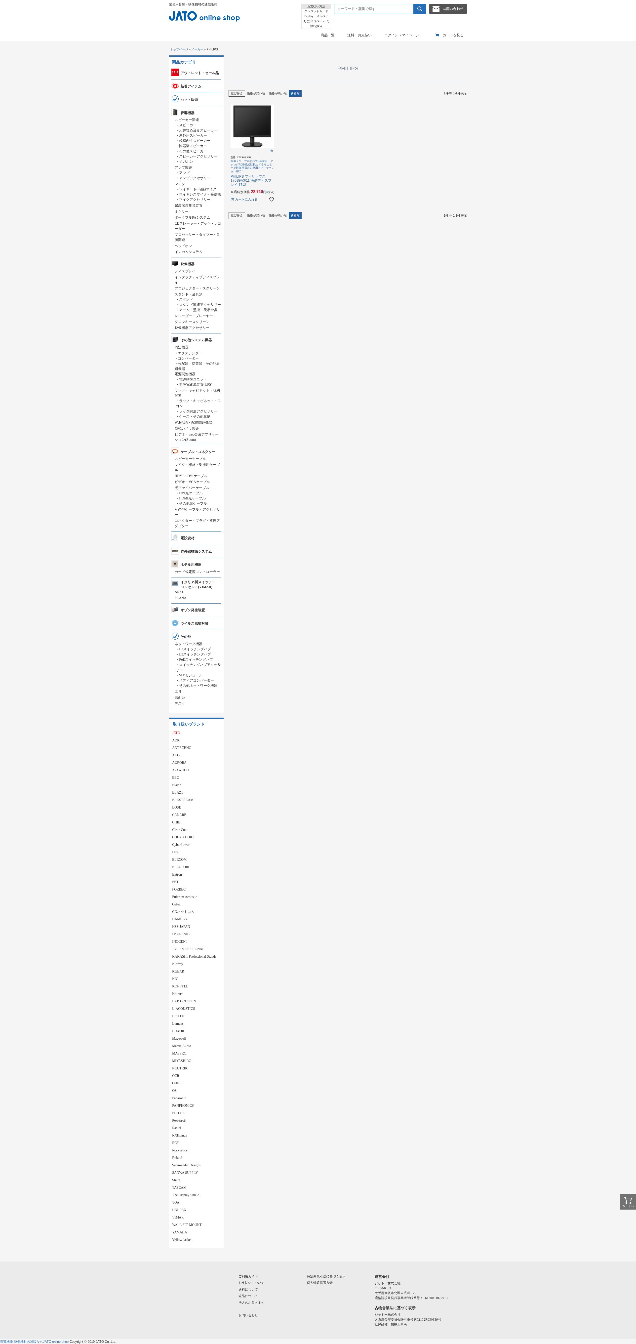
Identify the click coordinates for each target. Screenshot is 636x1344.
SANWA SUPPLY (185, 1173)
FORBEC (179, 889)
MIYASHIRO (181, 1061)
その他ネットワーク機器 (198, 686)
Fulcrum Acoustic (184, 897)
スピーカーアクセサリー (198, 156)
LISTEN (178, 1016)
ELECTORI (180, 867)
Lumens (177, 1023)
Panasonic (179, 1098)
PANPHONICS (183, 1105)
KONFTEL (180, 986)
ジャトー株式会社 (387, 1283)
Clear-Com (180, 830)
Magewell (179, 1038)
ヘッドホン (183, 246)
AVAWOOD (180, 770)
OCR (175, 1076)
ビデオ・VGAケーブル (192, 482)
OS (174, 1091)
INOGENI (179, 941)
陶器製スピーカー (193, 146)
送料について (248, 1289)
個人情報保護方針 (320, 1283)
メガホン (186, 161)
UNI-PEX (179, 1210)
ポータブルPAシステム (192, 217)
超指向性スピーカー (194, 141)
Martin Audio (181, 1046)
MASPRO (179, 1053)
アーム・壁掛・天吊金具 (198, 310)
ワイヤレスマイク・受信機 (200, 194)
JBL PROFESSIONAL (188, 949)
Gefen (176, 904)
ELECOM (179, 859)
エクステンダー (190, 353)
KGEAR (178, 971)
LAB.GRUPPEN (184, 1001)
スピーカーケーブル (190, 459)
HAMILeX (180, 919)
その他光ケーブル (193, 503)
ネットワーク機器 (188, 644)
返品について (248, 1296)
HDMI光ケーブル (192, 498)
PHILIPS (178, 1113)
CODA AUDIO (183, 837)
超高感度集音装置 (188, 205)
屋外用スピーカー (193, 135)
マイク (180, 184)
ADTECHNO (181, 748)
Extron (177, 874)
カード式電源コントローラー (197, 572)
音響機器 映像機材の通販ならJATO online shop (34, 1342)
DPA (175, 852)
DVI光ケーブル (191, 493)
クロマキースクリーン (192, 322)
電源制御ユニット (193, 379)
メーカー (197, 49)
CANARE (179, 815)
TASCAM (179, 1187)
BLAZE (178, 792)
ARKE (179, 592)
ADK (176, 740)
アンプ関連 (183, 167)
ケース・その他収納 (194, 416)
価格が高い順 (278, 93)
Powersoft (179, 1120)
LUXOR (178, 1031)
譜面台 (180, 697)
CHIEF (177, 822)
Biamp (176, 785)
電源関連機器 (185, 374)
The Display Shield (185, 1195)
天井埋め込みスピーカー (198, 130)
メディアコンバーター (196, 680)
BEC (175, 777)
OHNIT (177, 1083)
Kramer (177, 994)
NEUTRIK (180, 1068)
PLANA (180, 598)
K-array (177, 964)
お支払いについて (251, 1283)
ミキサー (182, 211)
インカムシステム (188, 252)
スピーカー (188, 125)
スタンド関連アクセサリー (200, 305)
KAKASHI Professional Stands (194, 956)
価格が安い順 (256, 93)
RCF (175, 1143)
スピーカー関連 (187, 120)
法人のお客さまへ (251, 1302)
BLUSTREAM (182, 800)
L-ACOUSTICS (183, 1009)
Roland (177, 1158)
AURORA (179, 763)
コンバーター (188, 358)
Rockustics (179, 1150)
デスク (180, 703)
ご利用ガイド (248, 1276)
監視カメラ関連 (187, 428)
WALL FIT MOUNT (187, 1225)
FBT (175, 882)
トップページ (179, 49)
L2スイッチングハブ (195, 649)
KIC (175, 979)
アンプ (184, 173)
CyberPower (181, 845)
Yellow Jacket (182, 1240)
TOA (175, 1202)
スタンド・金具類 (188, 294)
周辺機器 (182, 347)
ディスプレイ (185, 271)
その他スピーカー (193, 151)
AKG (176, 755)
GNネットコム (183, 912)
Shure (176, 1180)
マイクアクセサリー (194, 200)
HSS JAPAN (181, 927)
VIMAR (178, 1217)
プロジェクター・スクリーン (197, 288)
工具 (178, 691)
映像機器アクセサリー (192, 328)
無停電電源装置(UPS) (195, 384)
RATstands (179, 1135)
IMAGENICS (182, 934)
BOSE (176, 807)
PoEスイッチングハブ (196, 659)
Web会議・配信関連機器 (193, 422)
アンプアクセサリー (194, 178)
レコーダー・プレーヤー (194, 316)
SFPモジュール (190, 675)
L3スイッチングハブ (195, 654)
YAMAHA (179, 1232)
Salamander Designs (186, 1165)
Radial (176, 1128)
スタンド (186, 299)
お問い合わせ (248, 1315)
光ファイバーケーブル (192, 488)
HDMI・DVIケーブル (191, 476)
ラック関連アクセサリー (198, 411)
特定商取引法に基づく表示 (326, 1276)
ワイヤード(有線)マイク (197, 189)
